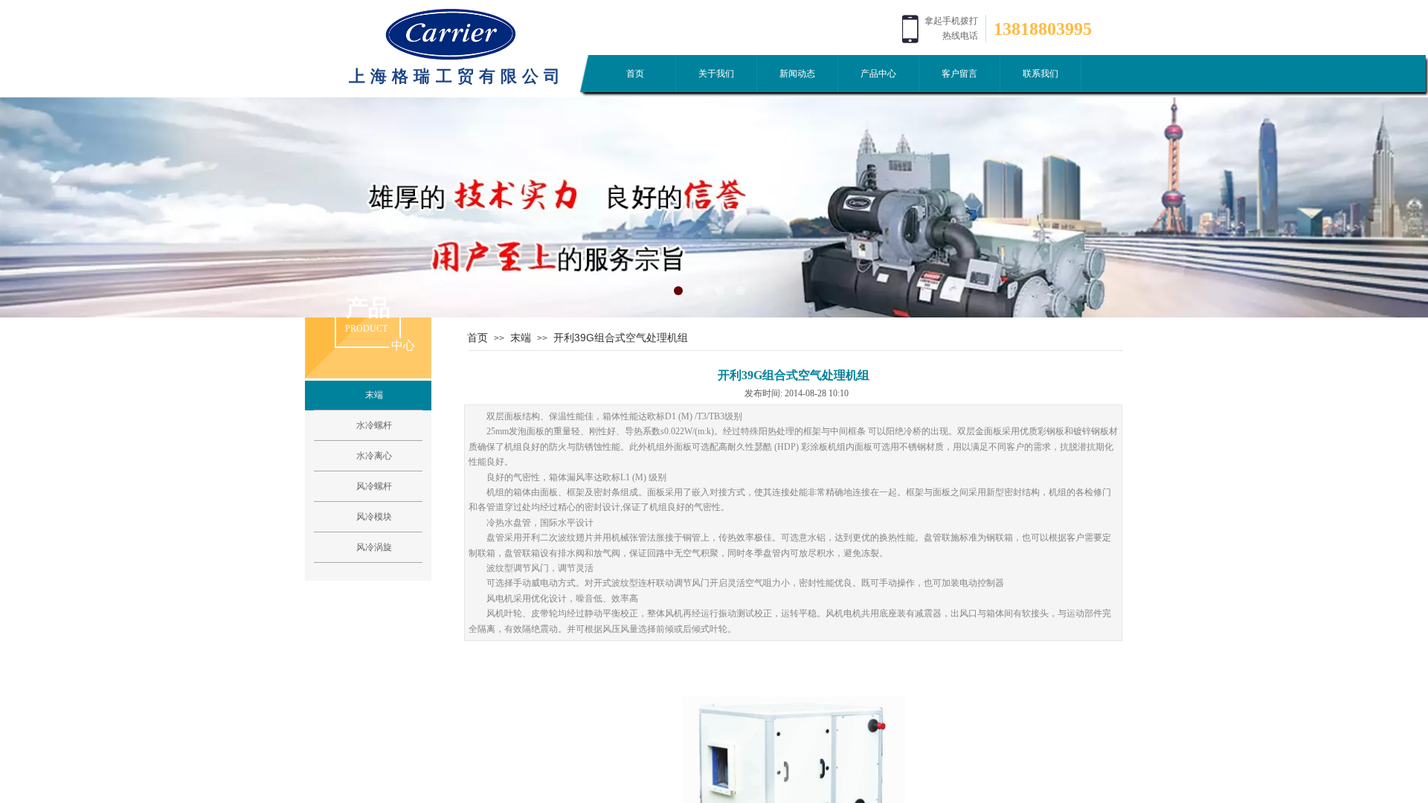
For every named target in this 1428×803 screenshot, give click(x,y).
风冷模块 (374, 517)
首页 (635, 73)
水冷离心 (374, 456)
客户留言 (959, 73)
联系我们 (1040, 73)
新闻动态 (797, 73)
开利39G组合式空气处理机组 (620, 338)
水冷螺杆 (374, 425)
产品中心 (878, 73)
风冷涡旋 (374, 547)
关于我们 (716, 73)
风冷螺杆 (374, 486)
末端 (520, 338)
